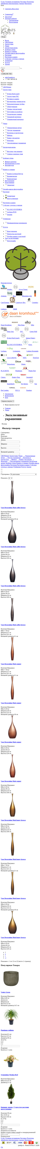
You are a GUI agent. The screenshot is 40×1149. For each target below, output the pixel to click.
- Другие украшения (13, 458)
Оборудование (12, 106)
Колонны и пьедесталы (15, 133)
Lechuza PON (11, 212)
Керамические (12, 176)
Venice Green (5, 992)
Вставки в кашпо (13, 99)
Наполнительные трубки (16, 104)
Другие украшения (13, 130)
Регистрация (13, 22)
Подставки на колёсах (14, 112)
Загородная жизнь (11, 48)
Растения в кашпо (11, 57)
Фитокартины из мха (12, 163)
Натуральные (9, 181)
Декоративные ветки (14, 128)
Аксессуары (9, 44)
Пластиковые (9, 182)
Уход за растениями (12, 238)
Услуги (7, 62)
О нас (3, 2)
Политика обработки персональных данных (17, 2)
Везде (7, 40)
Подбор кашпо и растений (16, 236)
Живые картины (10, 162)
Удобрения (8, 60)
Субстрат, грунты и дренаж (14, 59)
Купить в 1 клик (6, 1050)
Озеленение (9, 394)
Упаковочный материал (15, 119)
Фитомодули (9, 165)
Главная (7, 408)
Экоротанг (10, 185)
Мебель (9, 135)
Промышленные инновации (17, 223)
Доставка (23, 2)
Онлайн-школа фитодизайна (15, 53)
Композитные (12, 179)
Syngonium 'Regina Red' (9, 1075)
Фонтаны (10, 140)
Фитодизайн (11, 241)
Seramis (9, 214)
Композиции (9, 396)
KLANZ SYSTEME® (14, 209)
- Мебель (13, 459)
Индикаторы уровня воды (16, 101)
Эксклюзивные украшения (16, 143)
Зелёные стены (10, 49)
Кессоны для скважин (14, 151)
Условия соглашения (12, 2)
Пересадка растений (14, 234)
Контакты (28, 3)
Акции (7, 64)
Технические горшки (14, 114)
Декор (7, 46)
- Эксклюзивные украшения (18, 461)
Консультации (12, 231)
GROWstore (9, 42)
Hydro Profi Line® (13, 94)
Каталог (6, 84)
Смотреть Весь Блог (12, 9)
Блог (6, 397)
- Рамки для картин (24, 459)
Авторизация (13, 20)
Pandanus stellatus (7, 1030)
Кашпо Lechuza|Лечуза (15, 174)
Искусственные (12, 198)
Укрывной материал (14, 117)
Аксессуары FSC (13, 96)
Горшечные (11, 196)
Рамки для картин (13, 138)
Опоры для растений (14, 109)
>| (5, 958)
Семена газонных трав (15, 154)
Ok (2, 1147)
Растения (8, 55)
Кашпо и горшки (11, 51)
